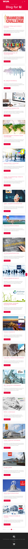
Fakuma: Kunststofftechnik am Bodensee (11, 225)
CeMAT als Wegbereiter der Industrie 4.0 (11, 278)
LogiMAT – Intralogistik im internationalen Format (13, 203)
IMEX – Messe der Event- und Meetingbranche (12, 385)
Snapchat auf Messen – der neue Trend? (11, 163)
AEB (21, 539)
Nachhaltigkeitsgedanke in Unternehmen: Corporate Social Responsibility (13, 136)
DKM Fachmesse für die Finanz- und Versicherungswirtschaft (10, 53)
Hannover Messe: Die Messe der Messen (11, 493)
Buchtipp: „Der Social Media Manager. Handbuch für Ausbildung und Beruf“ (13, 177)
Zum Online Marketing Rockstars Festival (11, 253)
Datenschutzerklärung (15, 539)
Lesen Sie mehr (6, 34)
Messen (9, 55)
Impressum (11, 539)
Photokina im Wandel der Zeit (9, 332)
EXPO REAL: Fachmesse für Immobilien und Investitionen (12, 516)
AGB (19, 539)
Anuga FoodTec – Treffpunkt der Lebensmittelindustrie (14, 357)
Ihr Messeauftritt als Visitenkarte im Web (11, 108)
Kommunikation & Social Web (11, 28)
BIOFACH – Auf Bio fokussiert (9, 412)
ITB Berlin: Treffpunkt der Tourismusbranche (12, 440)
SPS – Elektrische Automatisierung (10, 80)
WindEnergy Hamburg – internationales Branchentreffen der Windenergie (11, 304)
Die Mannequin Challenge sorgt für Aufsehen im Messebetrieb (13, 27)
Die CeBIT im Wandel (8, 467)
